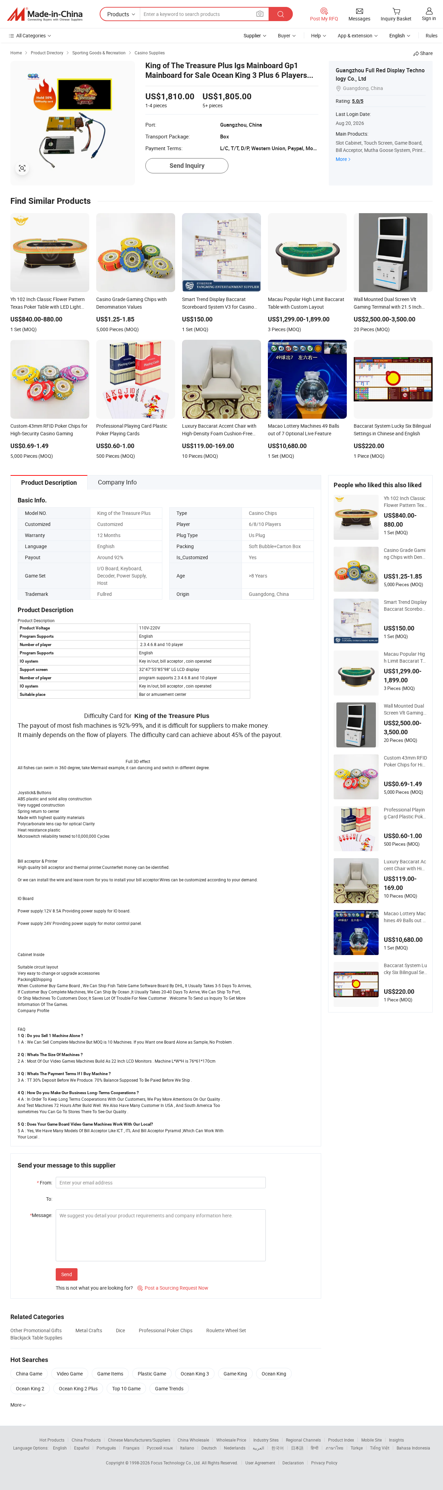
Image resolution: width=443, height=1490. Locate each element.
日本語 (297, 1448)
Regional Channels (303, 1440)
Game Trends (169, 1388)
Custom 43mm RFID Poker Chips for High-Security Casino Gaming (405, 761)
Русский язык (160, 1448)
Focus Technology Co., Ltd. (176, 1462)
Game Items (110, 1373)
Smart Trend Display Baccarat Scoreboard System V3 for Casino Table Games (405, 605)
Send (66, 1274)
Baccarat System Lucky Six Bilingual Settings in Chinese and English (405, 969)
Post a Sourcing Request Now (172, 1287)
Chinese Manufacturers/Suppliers (139, 1440)
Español (81, 1448)
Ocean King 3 (195, 1373)
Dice (120, 1330)
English (60, 1448)
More (341, 159)
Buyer (284, 35)
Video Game (70, 1373)
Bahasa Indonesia (413, 1448)
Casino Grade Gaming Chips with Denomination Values (404, 554)
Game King (235, 1373)
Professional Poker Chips (165, 1330)
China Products (86, 1440)
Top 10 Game (126, 1388)
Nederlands (234, 1448)
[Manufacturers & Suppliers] (44, 14)
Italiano (187, 1448)
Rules (431, 35)
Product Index (341, 1440)
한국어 (277, 1448)
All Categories (31, 35)
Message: (41, 1215)
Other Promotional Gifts (36, 1330)
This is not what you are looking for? (94, 1287)
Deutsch (209, 1448)
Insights (396, 1440)
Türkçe (357, 1448)
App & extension (355, 35)
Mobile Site (371, 1440)
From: (44, 1182)
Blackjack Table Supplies (36, 1337)
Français (131, 1448)
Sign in (429, 18)
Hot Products (51, 1440)
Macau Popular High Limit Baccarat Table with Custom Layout (404, 657)
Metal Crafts (88, 1330)
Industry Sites (266, 1440)
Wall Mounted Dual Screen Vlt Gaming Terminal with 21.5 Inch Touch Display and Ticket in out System (405, 709)
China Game (29, 1373)
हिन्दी (314, 1448)
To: (49, 1199)
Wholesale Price (231, 1440)
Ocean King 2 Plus (78, 1388)
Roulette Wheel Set (226, 1330)
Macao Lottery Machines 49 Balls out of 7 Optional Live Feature (405, 917)
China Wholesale (193, 1440)
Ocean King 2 (30, 1388)
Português (106, 1448)
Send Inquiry (187, 165)
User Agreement (260, 1462)
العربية (258, 1448)
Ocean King (274, 1373)
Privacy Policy (324, 1462)
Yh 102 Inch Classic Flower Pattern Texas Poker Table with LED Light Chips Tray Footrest (405, 502)
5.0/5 (357, 101)
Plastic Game (152, 1373)
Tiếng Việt (379, 1448)
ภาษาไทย (334, 1448)
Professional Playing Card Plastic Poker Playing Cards (405, 813)
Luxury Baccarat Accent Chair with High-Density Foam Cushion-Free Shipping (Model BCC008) (405, 865)
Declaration (293, 1462)
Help (316, 35)
